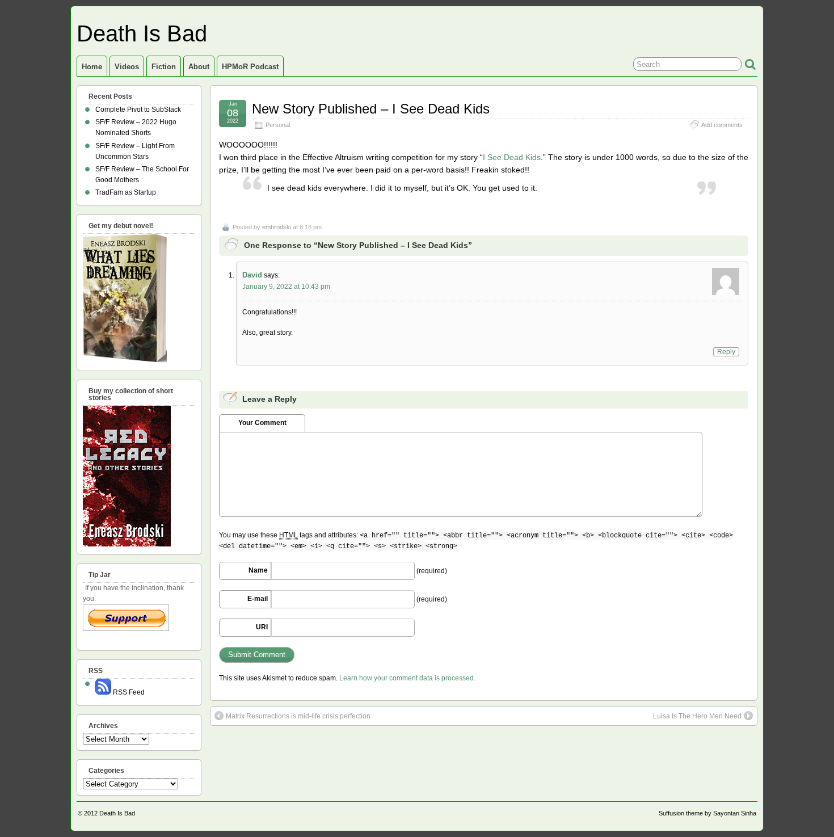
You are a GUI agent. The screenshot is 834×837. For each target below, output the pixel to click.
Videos (127, 66)
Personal (278, 124)
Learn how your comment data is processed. (407, 678)
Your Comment (262, 423)
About (198, 66)
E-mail (257, 599)
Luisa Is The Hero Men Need (697, 716)
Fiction (163, 66)
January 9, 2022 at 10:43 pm (286, 287)
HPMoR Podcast (250, 66)
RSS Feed (128, 692)
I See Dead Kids (512, 157)
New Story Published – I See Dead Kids (371, 108)
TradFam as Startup (125, 192)
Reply (726, 352)
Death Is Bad (142, 33)
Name (258, 570)
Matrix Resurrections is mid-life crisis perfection (298, 716)
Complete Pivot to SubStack (138, 109)
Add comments (722, 124)
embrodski (276, 227)
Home (92, 66)
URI (262, 627)
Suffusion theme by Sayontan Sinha (707, 813)
